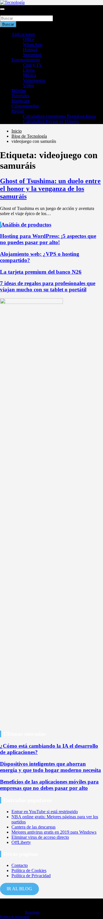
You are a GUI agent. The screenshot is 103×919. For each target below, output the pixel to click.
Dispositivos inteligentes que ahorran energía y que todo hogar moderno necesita (50, 767)
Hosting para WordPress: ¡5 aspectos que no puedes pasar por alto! (48, 239)
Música (29, 75)
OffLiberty (21, 842)
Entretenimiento (25, 59)
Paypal (17, 111)
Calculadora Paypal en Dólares (51, 121)
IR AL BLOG (19, 888)
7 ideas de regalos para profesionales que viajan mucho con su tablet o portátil (47, 286)
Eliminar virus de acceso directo (40, 837)
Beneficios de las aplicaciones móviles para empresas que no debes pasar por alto (49, 785)
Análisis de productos (26, 225)
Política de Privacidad (31, 875)
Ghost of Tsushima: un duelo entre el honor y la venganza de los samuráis (50, 188)
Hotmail (30, 49)
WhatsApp (32, 44)
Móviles (18, 90)
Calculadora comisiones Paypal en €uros (59, 116)
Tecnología (32, 912)
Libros (29, 70)
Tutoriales (20, 95)
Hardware (20, 100)
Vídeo (28, 85)
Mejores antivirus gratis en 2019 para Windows (53, 832)
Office (28, 39)
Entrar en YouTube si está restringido (44, 811)
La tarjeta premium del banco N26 (41, 272)
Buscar (6, 12)
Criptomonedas (25, 106)
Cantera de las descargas (33, 827)
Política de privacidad (14, 917)
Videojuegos (34, 80)
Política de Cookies (28, 870)
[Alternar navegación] (2, 9)
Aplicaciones (23, 34)
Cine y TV (32, 65)
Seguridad (32, 54)
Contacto (19, 865)
